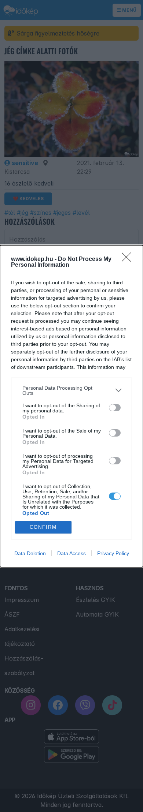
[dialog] (71, 406)
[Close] (129, 259)
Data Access (71, 553)
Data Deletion (30, 553)
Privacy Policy (113, 553)
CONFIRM (43, 527)
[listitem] (71, 390)
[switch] (115, 407)
